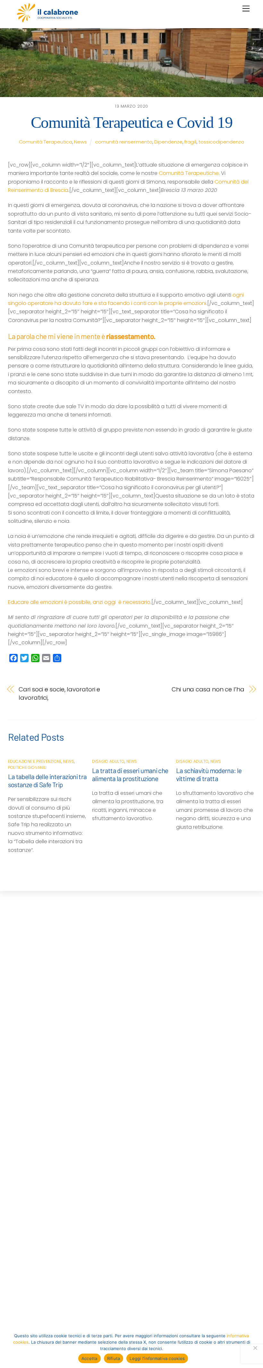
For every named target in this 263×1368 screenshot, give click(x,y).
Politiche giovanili (27, 767)
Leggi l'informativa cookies (157, 1358)
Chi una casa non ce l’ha (208, 689)
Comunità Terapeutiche (189, 173)
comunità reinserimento (123, 142)
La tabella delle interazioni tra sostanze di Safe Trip (47, 780)
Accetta (89, 1358)
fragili (190, 142)
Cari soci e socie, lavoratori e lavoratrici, (59, 693)
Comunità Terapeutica (45, 142)
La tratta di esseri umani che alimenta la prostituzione (130, 774)
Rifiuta (113, 1358)
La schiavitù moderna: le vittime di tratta (209, 774)
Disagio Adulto (108, 761)
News (80, 142)
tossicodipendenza (221, 142)
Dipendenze (168, 142)
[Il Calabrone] (47, 19)
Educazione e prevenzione (35, 761)
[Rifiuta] (255, 1348)
